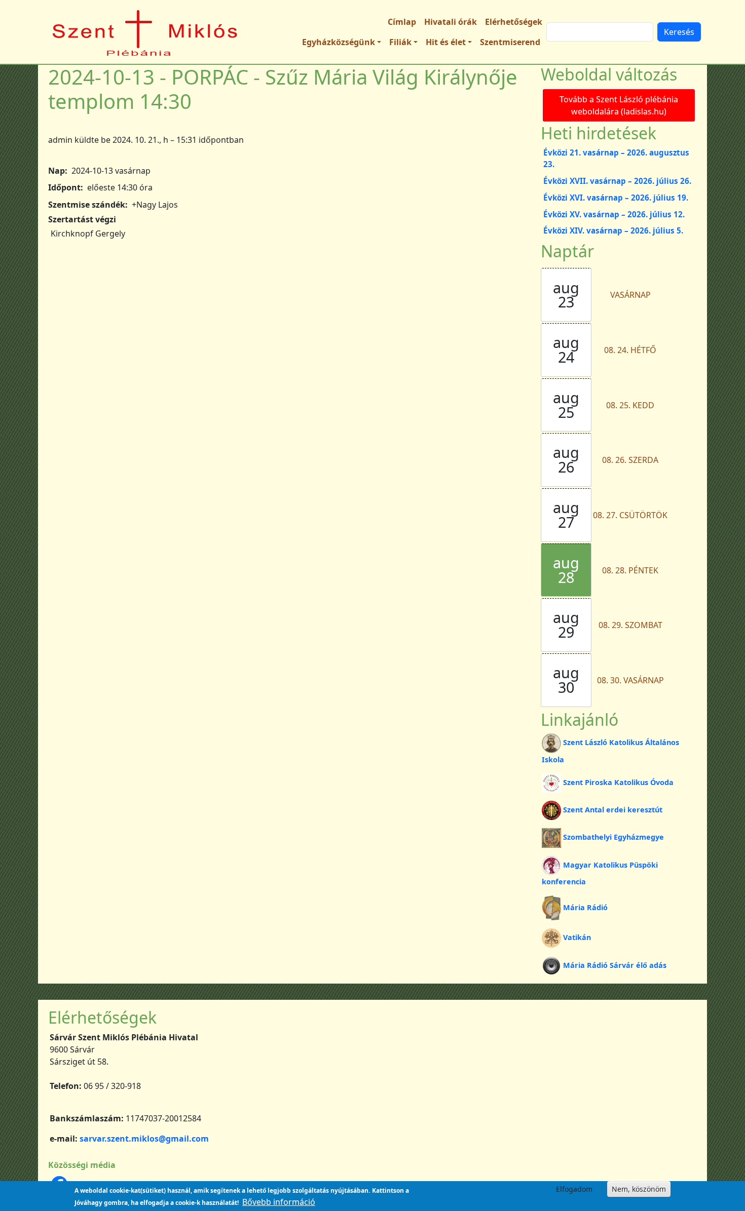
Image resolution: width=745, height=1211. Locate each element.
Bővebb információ (278, 1201)
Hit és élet (446, 42)
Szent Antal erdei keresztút (612, 809)
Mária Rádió (585, 907)
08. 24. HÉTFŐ (630, 350)
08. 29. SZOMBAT (630, 625)
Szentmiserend (510, 42)
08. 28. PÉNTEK (630, 570)
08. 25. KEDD (630, 405)
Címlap (402, 21)
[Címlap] (145, 32)
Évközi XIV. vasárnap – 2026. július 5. (613, 230)
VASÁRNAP (630, 294)
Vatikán (577, 937)
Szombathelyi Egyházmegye (613, 837)
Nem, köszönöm (639, 1189)
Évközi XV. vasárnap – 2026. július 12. (614, 214)
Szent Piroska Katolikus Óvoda (618, 782)
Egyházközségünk (338, 42)
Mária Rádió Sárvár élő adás (614, 965)
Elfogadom (574, 1189)
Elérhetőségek (513, 21)
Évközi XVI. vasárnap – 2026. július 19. (615, 197)
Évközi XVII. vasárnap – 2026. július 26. (617, 181)
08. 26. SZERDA (630, 459)
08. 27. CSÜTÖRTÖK (630, 515)
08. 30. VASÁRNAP (630, 680)
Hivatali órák (450, 21)
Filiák (400, 42)
